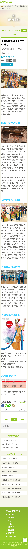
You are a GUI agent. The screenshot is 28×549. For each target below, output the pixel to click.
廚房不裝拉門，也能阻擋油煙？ (12, 484)
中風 (3, 447)
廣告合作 (10, 527)
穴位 (13, 444)
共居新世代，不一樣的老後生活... (12, 480)
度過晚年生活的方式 (8, 467)
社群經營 (10, 533)
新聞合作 (10, 524)
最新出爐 (4, 31)
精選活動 (14, 34)
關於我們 (10, 514)
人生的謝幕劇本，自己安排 (10, 463)
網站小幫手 (11, 536)
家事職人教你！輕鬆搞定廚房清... (12, 493)
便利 (7, 447)
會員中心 (10, 521)
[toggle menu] (25, 2)
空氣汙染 (9, 440)
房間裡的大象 (6, 444)
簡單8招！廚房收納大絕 (9, 471)
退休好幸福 (6, 2)
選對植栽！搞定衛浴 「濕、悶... (11, 476)
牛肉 (14, 440)
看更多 (14, 419)
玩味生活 (8, 6)
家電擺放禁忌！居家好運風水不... (12, 488)
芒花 (12, 447)
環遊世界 (19, 444)
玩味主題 (10, 31)
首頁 (1, 6)
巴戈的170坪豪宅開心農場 (10, 459)
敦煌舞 (10, 57)
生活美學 (15, 6)
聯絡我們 (10, 517)
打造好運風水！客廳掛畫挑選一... (12, 497)
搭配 (16, 447)
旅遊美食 (17, 31)
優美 (14, 57)
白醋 (3, 440)
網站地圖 (10, 530)
